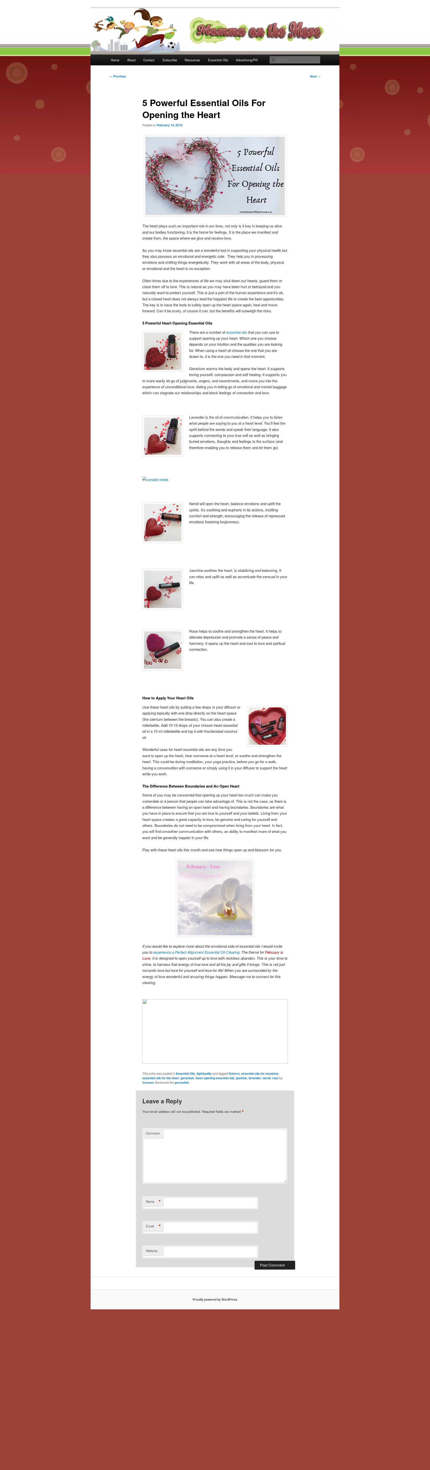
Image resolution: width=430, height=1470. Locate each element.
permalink (182, 1082)
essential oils (236, 332)
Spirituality (204, 1073)
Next (315, 76)
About (131, 60)
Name (153, 1201)
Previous (117, 76)
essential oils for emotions (259, 1073)
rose (275, 1078)
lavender (255, 1078)
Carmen (148, 1082)
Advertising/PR (247, 60)
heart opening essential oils (215, 1078)
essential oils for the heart (160, 1078)
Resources (192, 60)
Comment (153, 1133)
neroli (266, 1078)
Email (153, 1226)
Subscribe (169, 60)
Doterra (234, 1073)
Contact (149, 60)
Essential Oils (218, 60)
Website (152, 1250)
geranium (187, 1078)
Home (115, 60)
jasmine (241, 1078)
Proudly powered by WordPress (215, 1299)
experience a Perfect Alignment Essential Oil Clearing (196, 952)
